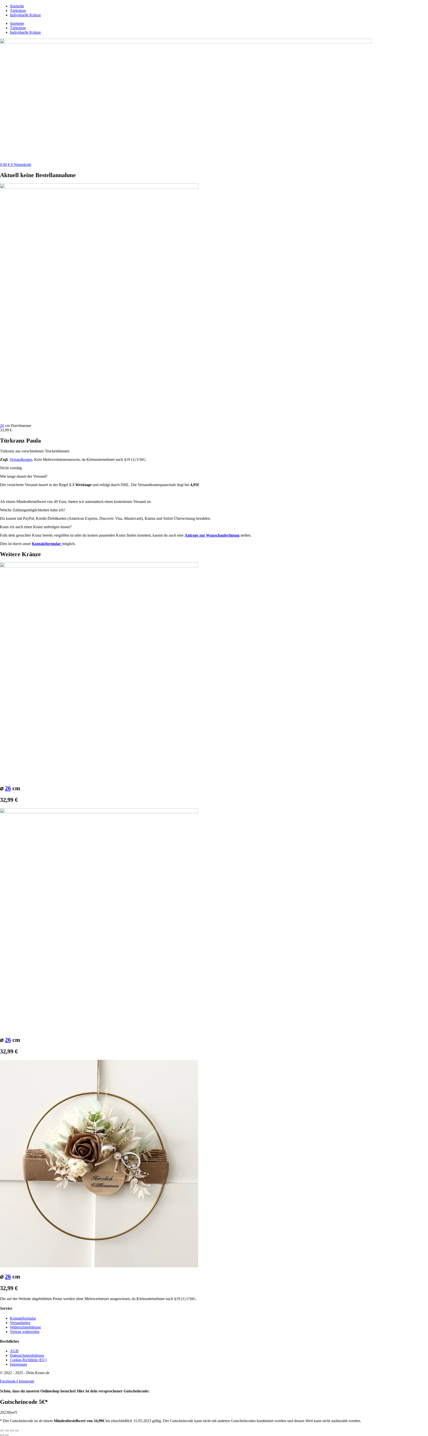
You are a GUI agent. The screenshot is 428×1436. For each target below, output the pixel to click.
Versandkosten (20, 459)
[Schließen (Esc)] (17, 1430)
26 (2, 425)
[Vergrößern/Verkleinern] (2, 1430)
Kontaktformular (47, 544)
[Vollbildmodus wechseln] (7, 1430)
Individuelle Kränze (25, 15)
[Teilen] (12, 1430)
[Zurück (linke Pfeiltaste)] (2, 1435)
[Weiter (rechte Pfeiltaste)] (7, 1435)
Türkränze (18, 10)
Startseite (17, 6)
